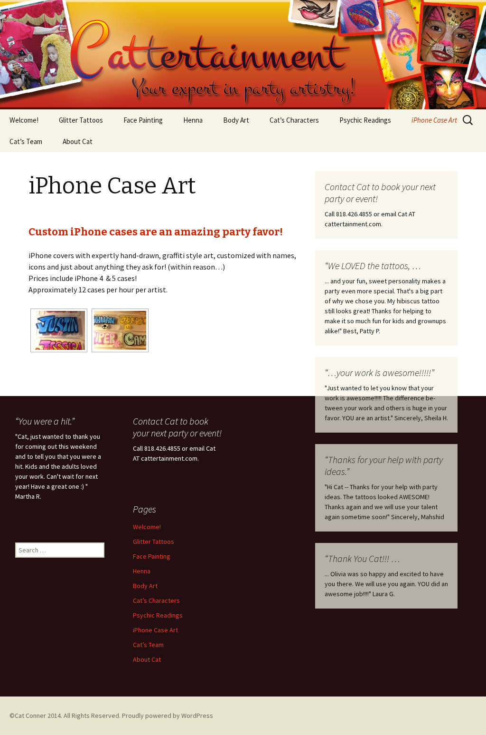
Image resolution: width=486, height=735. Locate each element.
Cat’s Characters (294, 120)
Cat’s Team (25, 141)
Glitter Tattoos (81, 120)
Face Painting (143, 120)
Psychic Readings (365, 120)
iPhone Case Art (434, 120)
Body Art (236, 120)
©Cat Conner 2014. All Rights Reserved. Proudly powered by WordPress (111, 715)
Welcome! (23, 120)
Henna (193, 120)
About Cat (78, 141)
